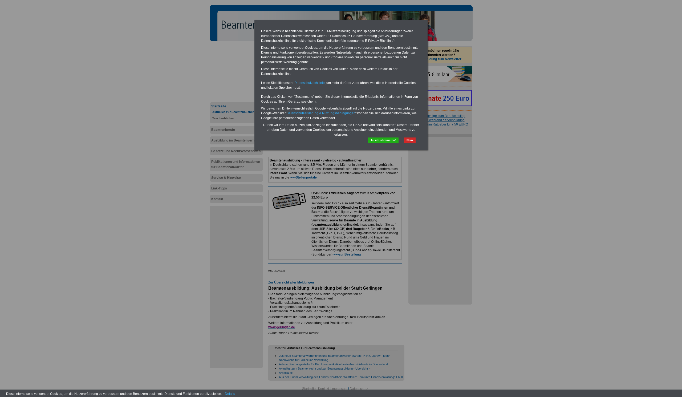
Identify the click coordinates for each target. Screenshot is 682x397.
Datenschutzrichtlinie (309, 83)
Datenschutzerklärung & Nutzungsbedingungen (320, 113)
